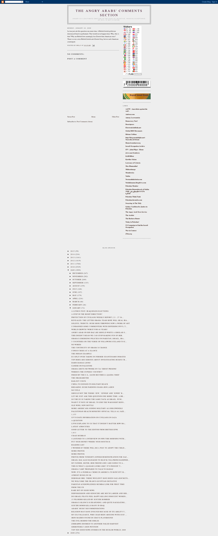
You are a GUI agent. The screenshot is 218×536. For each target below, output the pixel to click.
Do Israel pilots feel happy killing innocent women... (99, 496)
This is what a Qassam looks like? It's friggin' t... (96, 466)
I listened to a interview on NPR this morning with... (98, 438)
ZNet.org (129, 234)
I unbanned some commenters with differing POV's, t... (99, 326)
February (78, 305)
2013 (73, 257)
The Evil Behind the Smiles (85, 521)
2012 (73, 260)
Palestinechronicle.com (134, 200)
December (78, 273)
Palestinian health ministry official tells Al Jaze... (98, 411)
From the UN (77, 487)
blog (101, 39)
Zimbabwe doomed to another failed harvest (94, 524)
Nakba (128, 176)
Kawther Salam (131, 159)
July (75, 289)
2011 (73, 264)
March (76, 301)
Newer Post (71, 117)
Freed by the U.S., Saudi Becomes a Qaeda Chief (95, 375)
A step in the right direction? (86, 314)
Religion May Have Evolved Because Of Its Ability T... (98, 511)
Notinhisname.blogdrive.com (136, 182)
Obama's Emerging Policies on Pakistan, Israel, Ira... (98, 338)
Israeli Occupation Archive (135, 146)
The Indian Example (81, 353)
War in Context (131, 230)
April (76, 298)
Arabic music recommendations (87, 508)
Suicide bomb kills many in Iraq (87, 505)
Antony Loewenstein (133, 117)
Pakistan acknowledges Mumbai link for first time (97, 484)
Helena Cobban (131, 134)
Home (93, 117)
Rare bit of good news (82, 490)
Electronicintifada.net (133, 127)
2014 (73, 254)
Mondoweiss (130, 172)
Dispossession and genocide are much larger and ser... (99, 493)
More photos (78, 451)
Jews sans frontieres (133, 153)
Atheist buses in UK (81, 475)
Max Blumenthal (132, 166)
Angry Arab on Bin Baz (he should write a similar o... (99, 332)
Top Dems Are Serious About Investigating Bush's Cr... (99, 360)
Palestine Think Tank (133, 196)
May (75, 295)
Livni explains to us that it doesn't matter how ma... (98, 423)
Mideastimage (131, 169)
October (77, 279)
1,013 (73, 432)
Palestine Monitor (132, 186)
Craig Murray (78, 435)
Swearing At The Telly (133, 203)
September (78, 283)
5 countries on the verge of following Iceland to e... (99, 341)
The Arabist (130, 215)
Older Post (115, 117)
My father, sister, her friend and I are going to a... (98, 463)
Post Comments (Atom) (84, 121)
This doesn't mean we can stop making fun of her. (97, 335)
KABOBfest (130, 156)
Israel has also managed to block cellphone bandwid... (100, 460)
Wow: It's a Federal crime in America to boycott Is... (98, 472)
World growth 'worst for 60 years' (89, 329)
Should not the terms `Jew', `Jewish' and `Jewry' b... (97, 393)
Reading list (77, 445)
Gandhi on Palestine (81, 366)
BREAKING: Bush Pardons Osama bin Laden (92, 387)
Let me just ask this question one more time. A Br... (98, 396)
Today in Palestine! (132, 222)
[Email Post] (93, 45)
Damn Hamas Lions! (81, 363)
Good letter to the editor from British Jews (94, 429)
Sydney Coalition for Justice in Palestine (136, 207)
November (78, 276)
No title (75, 390)
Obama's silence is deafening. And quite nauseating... (98, 502)
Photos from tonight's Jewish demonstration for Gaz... (99, 457)
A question (77, 420)
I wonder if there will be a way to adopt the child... (98, 448)
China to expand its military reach (89, 384)
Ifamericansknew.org (133, 143)
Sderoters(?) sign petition (84, 527)
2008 (73, 533)
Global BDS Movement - (134, 131)
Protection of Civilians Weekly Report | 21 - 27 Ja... (97, 317)
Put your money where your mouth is (90, 442)
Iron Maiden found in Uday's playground (92, 518)
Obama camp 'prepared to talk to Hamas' (92, 469)
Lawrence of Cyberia (133, 163)
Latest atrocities (80, 426)
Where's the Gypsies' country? (87, 372)
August (76, 286)
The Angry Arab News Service (136, 212)
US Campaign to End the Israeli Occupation (137, 226)
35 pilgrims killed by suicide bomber (90, 499)
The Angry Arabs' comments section (109, 12)
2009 (73, 270)
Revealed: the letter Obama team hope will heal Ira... (100, 320)
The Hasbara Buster (133, 218)
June (75, 292)
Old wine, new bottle (82, 405)
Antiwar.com (130, 114)
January (77, 308)
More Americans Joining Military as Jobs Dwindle (97, 408)
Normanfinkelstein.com (134, 179)
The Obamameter (80, 378)
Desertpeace (130, 124)
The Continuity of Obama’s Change (89, 347)
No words (76, 344)
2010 (73, 267)
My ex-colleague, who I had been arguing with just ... (99, 515)
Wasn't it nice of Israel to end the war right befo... (98, 402)
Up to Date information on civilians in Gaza (94, 417)
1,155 (73, 414)
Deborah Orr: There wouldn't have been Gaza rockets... (100, 478)
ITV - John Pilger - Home (135, 149)
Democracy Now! (132, 121)
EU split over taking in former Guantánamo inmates (98, 357)
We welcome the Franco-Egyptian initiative (94, 481)
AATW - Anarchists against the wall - (136, 110)
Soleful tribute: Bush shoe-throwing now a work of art (100, 323)
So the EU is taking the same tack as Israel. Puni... (97, 399)
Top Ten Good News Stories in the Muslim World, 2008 (98, 530)
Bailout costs (78, 381)
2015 (73, 251)
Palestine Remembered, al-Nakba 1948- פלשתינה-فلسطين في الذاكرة (137, 191)
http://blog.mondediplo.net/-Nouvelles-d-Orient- (135, 138)
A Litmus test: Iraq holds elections (89, 311)
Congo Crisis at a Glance (84, 350)
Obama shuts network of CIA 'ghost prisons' (94, 369)
